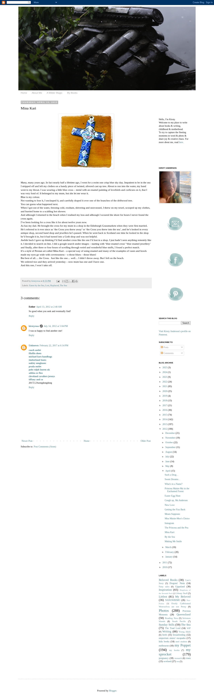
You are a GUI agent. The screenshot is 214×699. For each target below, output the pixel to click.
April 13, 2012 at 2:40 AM (49, 307)
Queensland (184, 614)
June (167, 461)
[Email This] (63, 281)
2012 (165, 429)
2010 (165, 567)
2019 (165, 396)
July (167, 456)
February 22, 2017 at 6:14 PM (54, 345)
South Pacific (179, 621)
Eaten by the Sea (36, 285)
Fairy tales (164, 587)
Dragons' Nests (177, 583)
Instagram (169, 523)
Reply (31, 316)
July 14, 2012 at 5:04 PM (56, 326)
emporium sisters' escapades (172, 638)
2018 (165, 400)
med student (181, 641)
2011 (165, 562)
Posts (165, 347)
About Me (37, 92)
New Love (170, 505)
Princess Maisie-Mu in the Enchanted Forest (177, 490)
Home (24, 92)
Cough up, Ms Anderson (176, 500)
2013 (165, 424)
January (169, 556)
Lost (47, 285)
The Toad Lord (172, 628)
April (168, 471)
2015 (165, 414)
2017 (165, 405)
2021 (165, 386)
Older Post (146, 441)
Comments (168, 353)
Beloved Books (168, 580)
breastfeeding (179, 635)
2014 (165, 419)
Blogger (112, 690)
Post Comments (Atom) (45, 446)
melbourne (164, 645)
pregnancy (164, 658)
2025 (165, 367)
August (169, 452)
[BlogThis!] (67, 281)
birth (164, 635)
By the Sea (170, 537)
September (170, 447)
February (170, 552)
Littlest (163, 596)
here (181, 142)
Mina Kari (169, 532)
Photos (164, 610)
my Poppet (183, 645)
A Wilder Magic (54, 92)
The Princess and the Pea (176, 527)
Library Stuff (181, 593)
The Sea (63, 285)
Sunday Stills (167, 624)
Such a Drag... (171, 475)
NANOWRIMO (172, 600)
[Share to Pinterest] (76, 281)
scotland (167, 661)
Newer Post (27, 441)
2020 (165, 391)
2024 (165, 372)
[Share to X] (70, 281)
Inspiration (165, 589)
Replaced (54, 285)
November (170, 438)
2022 (165, 381)
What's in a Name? (173, 484)
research (178, 658)
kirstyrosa (34, 326)
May (167, 466)
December (170, 433)
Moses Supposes (172, 514)
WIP (189, 628)
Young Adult (185, 632)
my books (174, 650)
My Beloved (183, 596)
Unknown (34, 345)
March (168, 547)
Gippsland (180, 586)
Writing (166, 631)
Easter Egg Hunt (172, 496)
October (169, 442)
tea (178, 661)
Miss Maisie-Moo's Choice (177, 518)
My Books (72, 92)
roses (188, 658)
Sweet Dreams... (172, 479)
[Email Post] (58, 281)
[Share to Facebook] (73, 281)
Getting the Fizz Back (175, 509)
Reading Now (171, 618)
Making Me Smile (173, 541)
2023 (165, 377)
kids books (164, 641)
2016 (165, 410)
